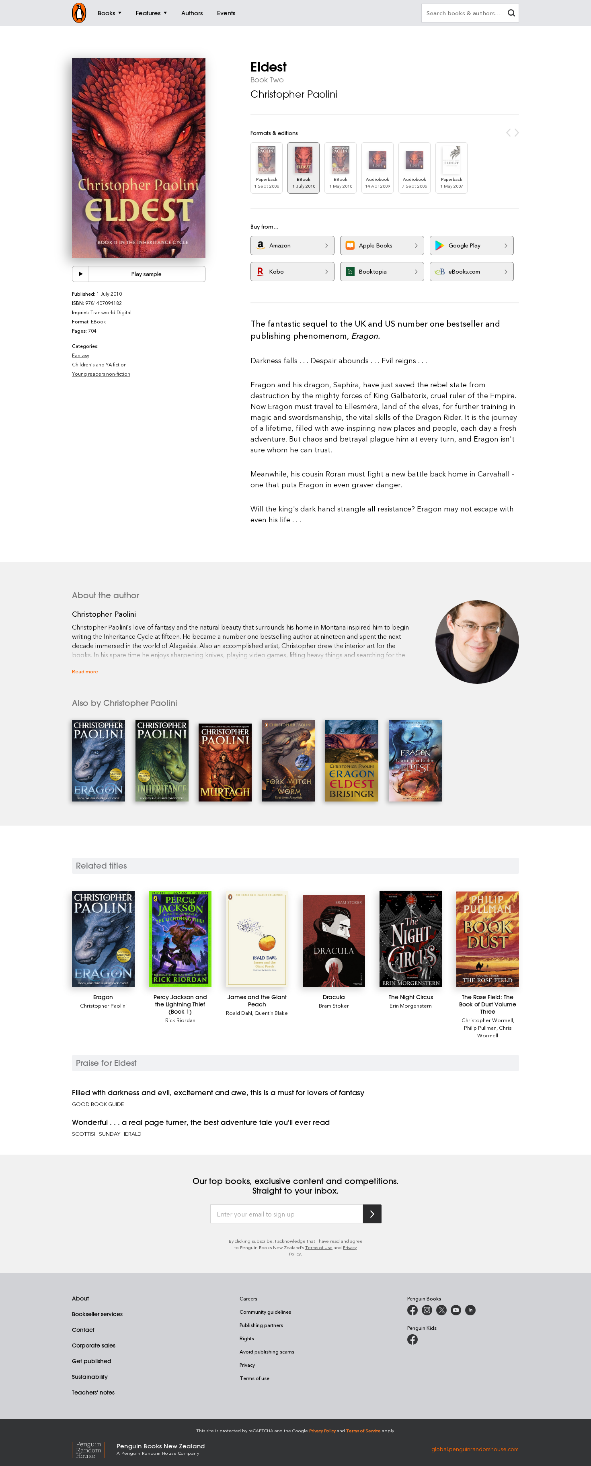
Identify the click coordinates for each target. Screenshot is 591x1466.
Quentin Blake (271, 1012)
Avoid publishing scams (267, 1351)
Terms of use (254, 1378)
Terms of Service (363, 1430)
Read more (85, 671)
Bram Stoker (334, 1005)
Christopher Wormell (487, 1020)
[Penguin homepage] (79, 13)
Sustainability (90, 1376)
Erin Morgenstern (411, 1005)
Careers (248, 1298)
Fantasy (80, 355)
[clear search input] (511, 13)
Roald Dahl (239, 1012)
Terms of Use (318, 1247)
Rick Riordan (180, 1020)
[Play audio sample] (80, 274)
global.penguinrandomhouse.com (475, 1448)
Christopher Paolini (294, 94)
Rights (247, 1338)
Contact (83, 1329)
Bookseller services (97, 1314)
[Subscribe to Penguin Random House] (372, 1213)
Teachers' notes (93, 1392)
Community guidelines (265, 1311)
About (80, 1298)
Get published (91, 1361)
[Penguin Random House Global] (94, 1448)
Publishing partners (261, 1325)
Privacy (247, 1364)
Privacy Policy (322, 1430)
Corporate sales (93, 1345)
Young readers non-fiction (101, 373)
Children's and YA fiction (99, 364)
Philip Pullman (480, 1027)
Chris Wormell (494, 1031)
